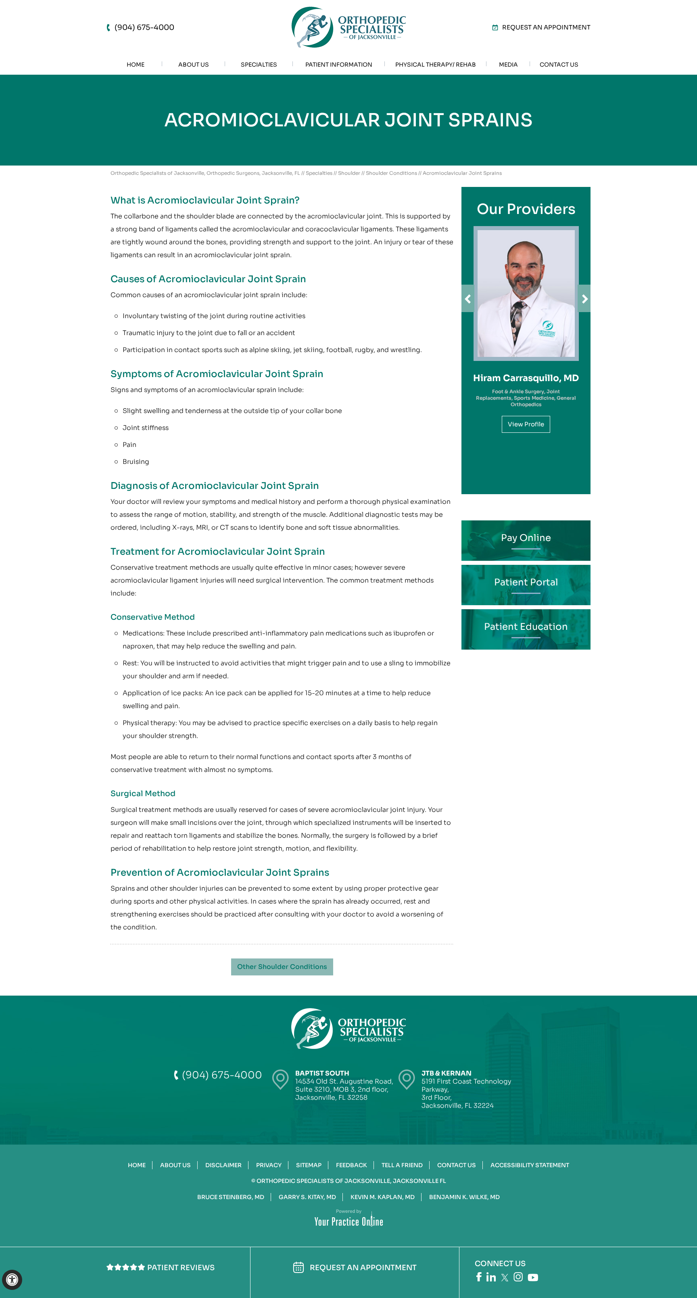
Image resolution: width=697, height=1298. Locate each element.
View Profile (526, 424)
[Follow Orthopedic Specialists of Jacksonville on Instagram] (518, 1276)
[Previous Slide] (467, 298)
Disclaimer (223, 1165)
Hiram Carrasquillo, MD (526, 378)
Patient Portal (526, 582)
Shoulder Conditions (391, 173)
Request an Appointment (546, 27)
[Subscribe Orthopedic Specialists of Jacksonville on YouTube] (533, 1277)
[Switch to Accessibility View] (12, 1280)
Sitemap (308, 1165)
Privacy (269, 1165)
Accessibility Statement (529, 1165)
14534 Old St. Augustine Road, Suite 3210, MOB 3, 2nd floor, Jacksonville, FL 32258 (344, 1085)
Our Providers (526, 209)
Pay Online (526, 538)
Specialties (319, 173)
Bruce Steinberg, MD (230, 1197)
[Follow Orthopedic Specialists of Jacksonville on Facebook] (479, 1276)
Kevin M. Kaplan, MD (383, 1197)
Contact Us (456, 1165)
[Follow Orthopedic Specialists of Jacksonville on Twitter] (505, 1277)
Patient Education (526, 627)
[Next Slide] (584, 298)
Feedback (351, 1165)
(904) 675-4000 (144, 27)
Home (137, 1165)
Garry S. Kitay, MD (307, 1197)
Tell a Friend (402, 1165)
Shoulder (349, 173)
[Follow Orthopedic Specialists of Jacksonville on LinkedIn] (491, 1276)
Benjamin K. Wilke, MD (464, 1197)
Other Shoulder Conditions (282, 966)
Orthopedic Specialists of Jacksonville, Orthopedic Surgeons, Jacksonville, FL (205, 173)
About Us (175, 1165)
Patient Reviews (181, 1267)
